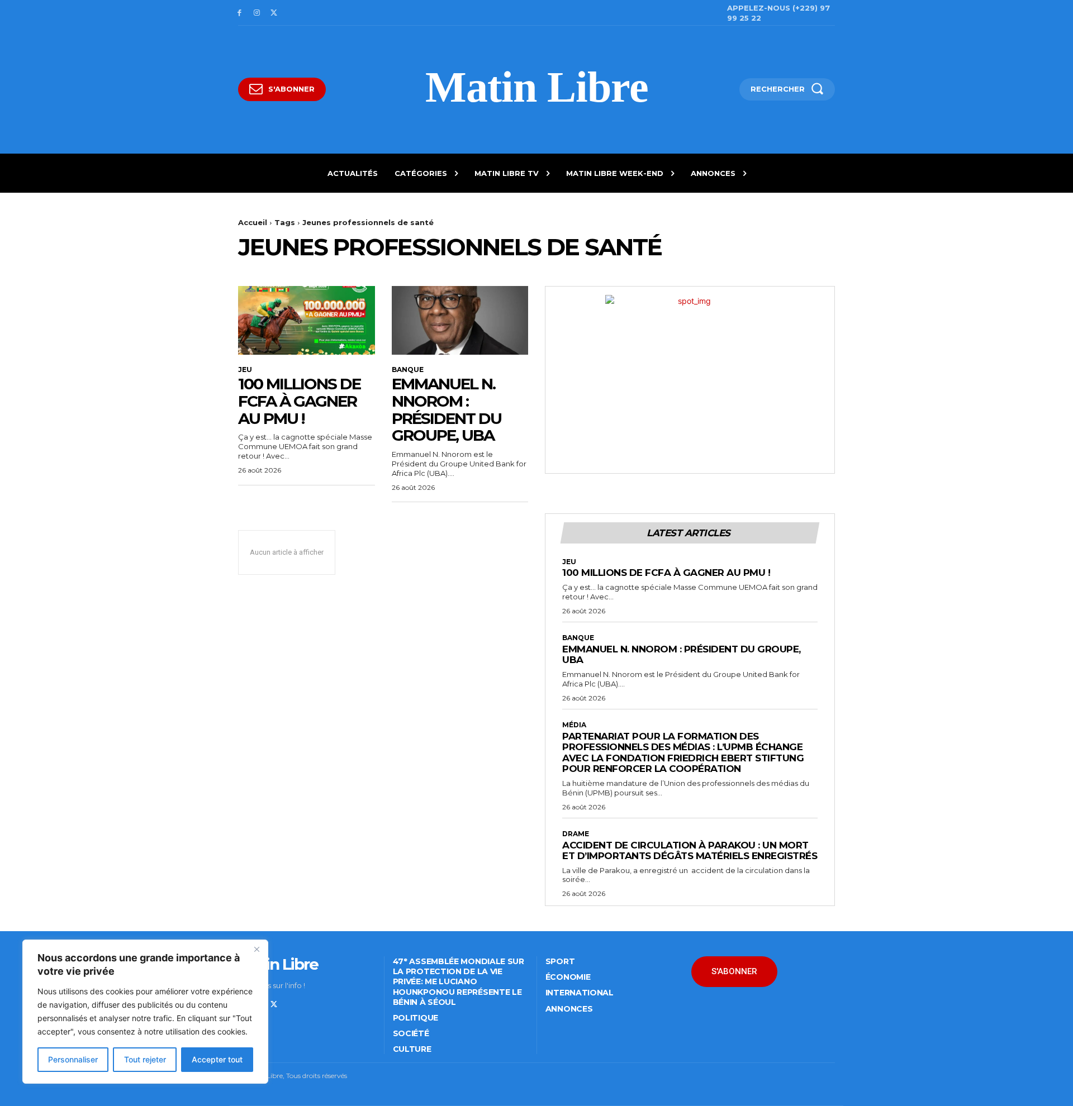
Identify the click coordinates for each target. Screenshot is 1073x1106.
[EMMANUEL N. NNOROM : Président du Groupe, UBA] (460, 320)
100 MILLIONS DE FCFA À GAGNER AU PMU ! (299, 401)
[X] (274, 13)
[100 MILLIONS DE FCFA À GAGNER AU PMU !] (306, 320)
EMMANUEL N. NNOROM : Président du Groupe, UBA (446, 409)
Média (574, 725)
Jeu (245, 370)
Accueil (252, 222)
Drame (575, 834)
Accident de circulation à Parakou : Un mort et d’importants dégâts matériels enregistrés (689, 851)
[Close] (256, 949)
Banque (408, 370)
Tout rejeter (145, 1059)
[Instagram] (257, 13)
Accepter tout (217, 1059)
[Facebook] (239, 13)
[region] (145, 1012)
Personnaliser (73, 1059)
